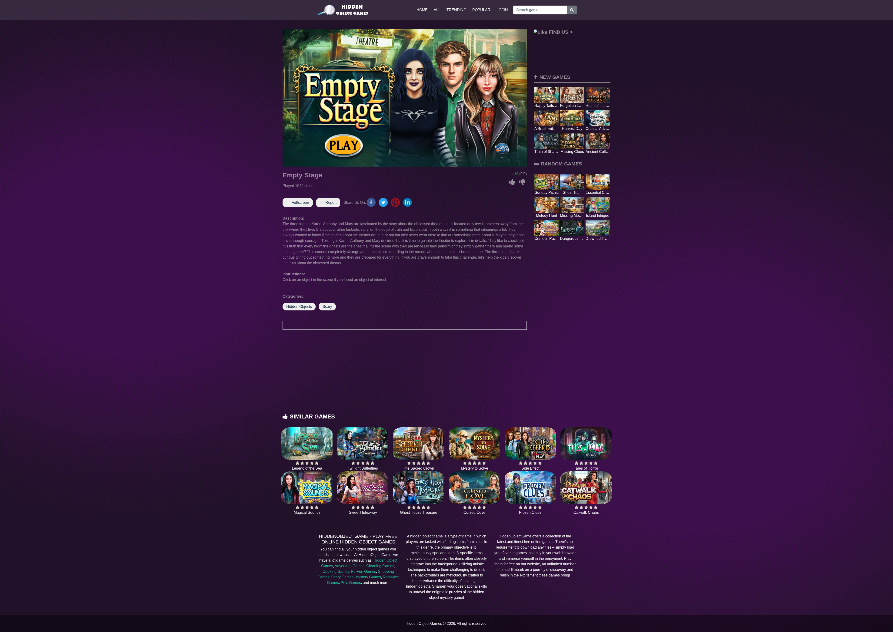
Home (422, 10)
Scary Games (342, 577)
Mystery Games (368, 577)
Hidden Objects (299, 307)
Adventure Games (349, 566)
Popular (481, 10)
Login (502, 10)
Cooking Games (336, 571)
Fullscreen (300, 202)
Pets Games (351, 583)
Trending (456, 10)
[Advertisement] (446, 376)
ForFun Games (363, 571)
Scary (327, 307)
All (437, 10)
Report (331, 202)
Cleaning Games (380, 566)
